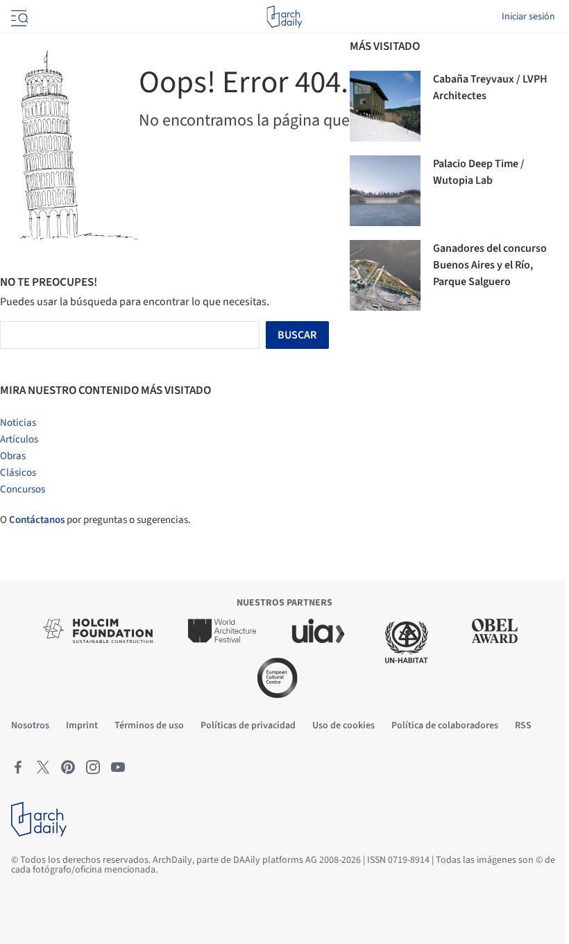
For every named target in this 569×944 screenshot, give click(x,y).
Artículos (19, 439)
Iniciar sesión (528, 17)
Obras (13, 456)
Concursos (22, 489)
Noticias (18, 422)
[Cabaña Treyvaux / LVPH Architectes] (385, 106)
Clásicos (18, 472)
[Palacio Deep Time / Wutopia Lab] (385, 190)
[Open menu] (18, 16)
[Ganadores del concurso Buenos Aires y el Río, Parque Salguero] (385, 275)
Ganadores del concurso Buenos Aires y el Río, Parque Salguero (490, 265)
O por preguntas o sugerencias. (95, 520)
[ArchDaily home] (284, 17)
